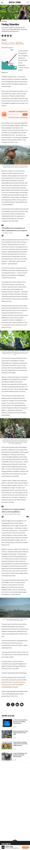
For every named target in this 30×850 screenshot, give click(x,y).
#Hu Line (22, 43)
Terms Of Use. (25, 117)
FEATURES (4, 21)
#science (18, 43)
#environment (19, 42)
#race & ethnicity (5, 43)
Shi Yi (4, 40)
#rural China (12, 43)
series (19, 51)
